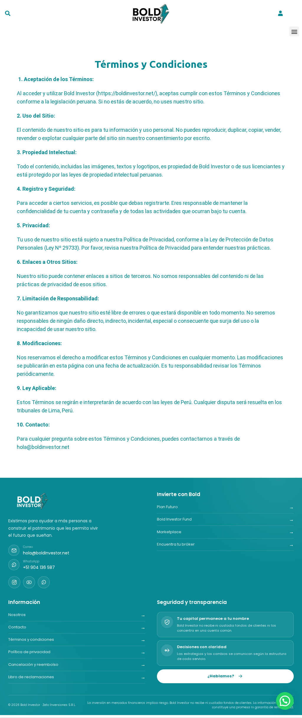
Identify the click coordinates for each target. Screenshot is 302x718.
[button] (294, 31)
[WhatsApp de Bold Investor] (44, 582)
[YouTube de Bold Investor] (29, 582)
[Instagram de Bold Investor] (14, 582)
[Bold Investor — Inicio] (33, 501)
